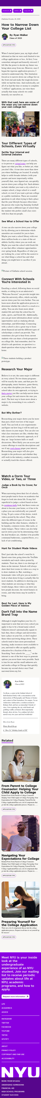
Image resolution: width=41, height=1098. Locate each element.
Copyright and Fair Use (13, 1054)
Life (3, 1004)
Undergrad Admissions (13, 1085)
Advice (5, 1012)
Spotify (5, 1039)
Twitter (16, 11)
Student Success (10, 1095)
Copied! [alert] (28, 14)
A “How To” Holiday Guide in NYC (15, 730)
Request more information (14, 996)
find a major (7, 393)
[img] (20, 764)
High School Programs (13, 1092)
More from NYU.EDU (11, 1081)
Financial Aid (8, 1088)
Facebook (6, 11)
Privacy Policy (9, 1050)
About (5, 1046)
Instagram (7, 1019)
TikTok (4, 1035)
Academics (7, 1008)
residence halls (10, 505)
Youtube (6, 1031)
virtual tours (20, 163)
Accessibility (8, 1058)
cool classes (15, 448)
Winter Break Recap (10, 726)
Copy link (27, 11)
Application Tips (9, 45)
